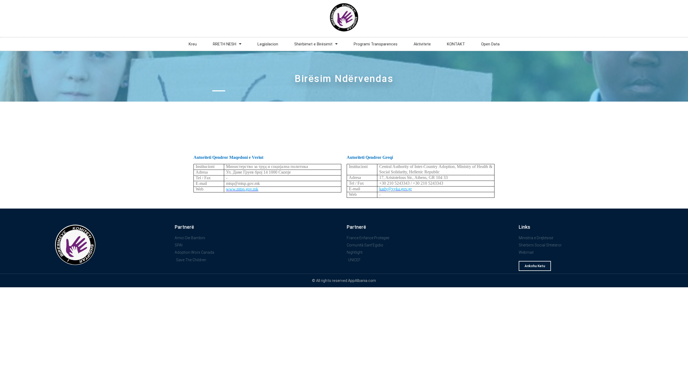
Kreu (193, 44)
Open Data (490, 44)
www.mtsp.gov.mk (242, 189)
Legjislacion (267, 44)
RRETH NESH (224, 44)
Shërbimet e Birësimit (313, 44)
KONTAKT (456, 44)
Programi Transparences (375, 44)
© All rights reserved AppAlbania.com (344, 280)
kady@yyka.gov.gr (395, 189)
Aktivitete (422, 44)
